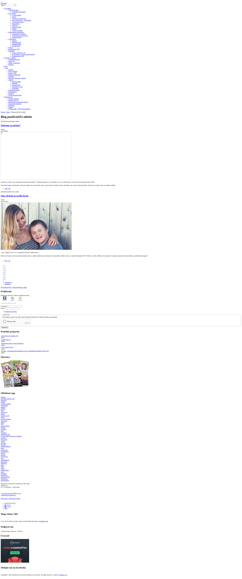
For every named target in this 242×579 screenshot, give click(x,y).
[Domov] (4, 3)
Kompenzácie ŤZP (14, 49)
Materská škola (16, 42)
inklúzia (3, 397)
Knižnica (11, 64)
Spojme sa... (4, 450)
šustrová (3, 455)
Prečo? (14, 17)
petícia (3, 468)
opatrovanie (4, 456)
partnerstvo (4, 462)
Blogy (8, 112)
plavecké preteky (6, 404)
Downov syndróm (10, 58)
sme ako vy (4, 412)
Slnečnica (11, 76)
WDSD (3, 409)
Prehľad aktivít (16, 81)
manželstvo (4, 475)
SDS (2, 431)
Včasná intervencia (17, 22)
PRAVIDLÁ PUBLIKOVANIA (10, 498)
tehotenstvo (4, 479)
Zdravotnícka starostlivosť (16, 32)
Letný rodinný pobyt (7, 347)
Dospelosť (11, 51)
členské (3, 428)
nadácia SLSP (5, 416)
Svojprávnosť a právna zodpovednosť (23, 54)
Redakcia (11, 93)
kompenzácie (5, 451)
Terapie (10, 47)
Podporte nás (8, 97)
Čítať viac (7, 188)
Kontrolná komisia (13, 90)
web (2, 458)
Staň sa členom (12, 71)
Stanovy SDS (12, 73)
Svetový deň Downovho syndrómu (11, 436)
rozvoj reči (4, 421)
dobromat (3, 473)
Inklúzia (14, 41)
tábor (2, 411)
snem (2, 448)
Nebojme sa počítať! (11, 125)
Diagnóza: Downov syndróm (17, 78)
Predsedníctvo (12, 92)
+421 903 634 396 (6, 493)
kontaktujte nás (43, 521)
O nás (6, 68)
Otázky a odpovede (14, 63)
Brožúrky (15, 83)
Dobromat (11, 105)
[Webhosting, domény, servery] (15, 562)
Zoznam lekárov (17, 37)
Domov (3, 112)
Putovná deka (16, 85)
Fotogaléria (15, 88)
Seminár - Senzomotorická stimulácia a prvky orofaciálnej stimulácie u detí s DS (25, 351)
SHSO (3, 422)
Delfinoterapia (5, 460)
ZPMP (3, 402)
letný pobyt (4, 439)
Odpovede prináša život (19, 18)
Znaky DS (11, 61)
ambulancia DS (5, 434)
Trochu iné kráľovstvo (15, 95)
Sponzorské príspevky (15, 104)
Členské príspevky (13, 98)
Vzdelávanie (12, 39)
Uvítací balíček (16, 15)
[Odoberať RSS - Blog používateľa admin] (14, 287)
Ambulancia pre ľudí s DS (20, 36)
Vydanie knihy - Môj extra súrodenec (19, 109)
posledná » (8, 284)
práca (2, 465)
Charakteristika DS (14, 59)
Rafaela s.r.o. (63, 575)
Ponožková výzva (17, 87)
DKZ (2, 467)
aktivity (3, 453)
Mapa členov (16, 24)
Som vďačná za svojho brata (14, 196)
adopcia (3, 407)
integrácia (4, 400)
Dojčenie (14, 25)
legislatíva (4, 433)
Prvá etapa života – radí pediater (21, 20)
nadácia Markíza (6, 446)
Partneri (10, 107)
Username (4, 306)
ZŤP (2, 424)
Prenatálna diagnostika (19, 12)
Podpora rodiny (16, 27)
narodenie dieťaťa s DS (8, 399)
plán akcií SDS (5, 477)
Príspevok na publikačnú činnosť (18, 102)
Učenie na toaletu (17, 30)
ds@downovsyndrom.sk (8, 495)
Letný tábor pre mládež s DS (9, 336)
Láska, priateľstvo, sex (19, 53)
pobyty (3, 417)
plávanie (3, 445)
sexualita (3, 438)
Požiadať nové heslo (11, 311)
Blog (6, 66)
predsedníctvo (5, 480)
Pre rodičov (8, 8)
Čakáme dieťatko (13, 10)
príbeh (3, 414)
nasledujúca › (8, 282)
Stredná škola (16, 46)
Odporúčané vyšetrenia (19, 34)
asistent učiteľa (5, 426)
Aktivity (10, 80)
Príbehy (14, 29)
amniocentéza (5, 470)
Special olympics (6, 419)
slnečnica (3, 443)
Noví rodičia (12, 13)
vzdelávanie (4, 405)
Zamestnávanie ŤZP (18, 56)
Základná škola (16, 44)
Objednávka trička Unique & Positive (12, 343)
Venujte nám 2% (13, 100)
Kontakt (10, 70)
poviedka (3, 429)
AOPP (3, 441)
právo (2, 472)
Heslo (3, 308)
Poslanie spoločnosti (14, 75)
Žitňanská (4, 463)
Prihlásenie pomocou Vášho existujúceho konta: (15, 295)
